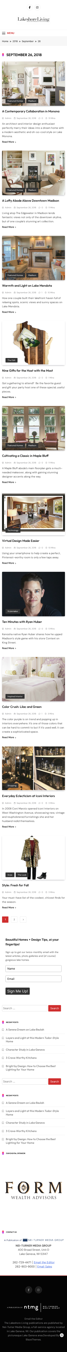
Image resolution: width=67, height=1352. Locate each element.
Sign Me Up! (17, 991)
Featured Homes (15, 101)
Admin (8, 118)
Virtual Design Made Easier (21, 541)
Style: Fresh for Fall (15, 885)
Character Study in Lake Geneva (25, 1049)
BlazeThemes (33, 1339)
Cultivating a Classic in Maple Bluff (25, 456)
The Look (22, 875)
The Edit (11, 360)
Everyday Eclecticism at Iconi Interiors (28, 796)
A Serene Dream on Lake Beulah (25, 1029)
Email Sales (44, 1266)
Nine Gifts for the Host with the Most (27, 371)
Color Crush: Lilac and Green (22, 707)
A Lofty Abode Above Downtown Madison (30, 201)
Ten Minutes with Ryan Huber (22, 622)
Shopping (12, 785)
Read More (8, 141)
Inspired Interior (15, 696)
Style (10, 875)
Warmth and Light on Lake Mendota (27, 286)
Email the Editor (44, 1262)
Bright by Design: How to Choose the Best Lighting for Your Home (31, 1067)
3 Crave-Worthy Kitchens (21, 1057)
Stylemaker (13, 611)
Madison (32, 101)
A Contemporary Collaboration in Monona (30, 111)
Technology (13, 530)
